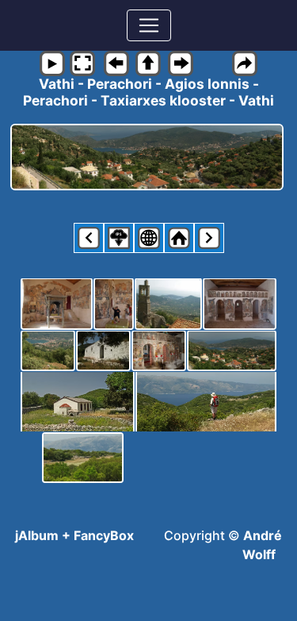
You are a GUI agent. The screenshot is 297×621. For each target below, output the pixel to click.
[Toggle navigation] (149, 25)
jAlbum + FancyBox (74, 535)
